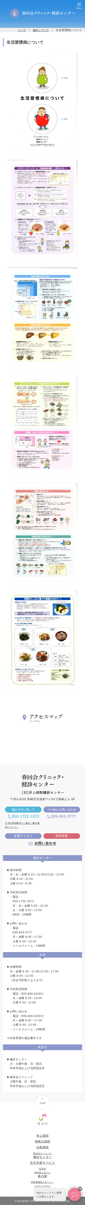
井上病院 (42, 1135)
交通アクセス (23, 835)
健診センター (42, 1155)
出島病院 (42, 1147)
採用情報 (62, 835)
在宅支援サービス (42, 1162)
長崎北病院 (42, 1141)
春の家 (42, 1173)
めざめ (42, 1186)
